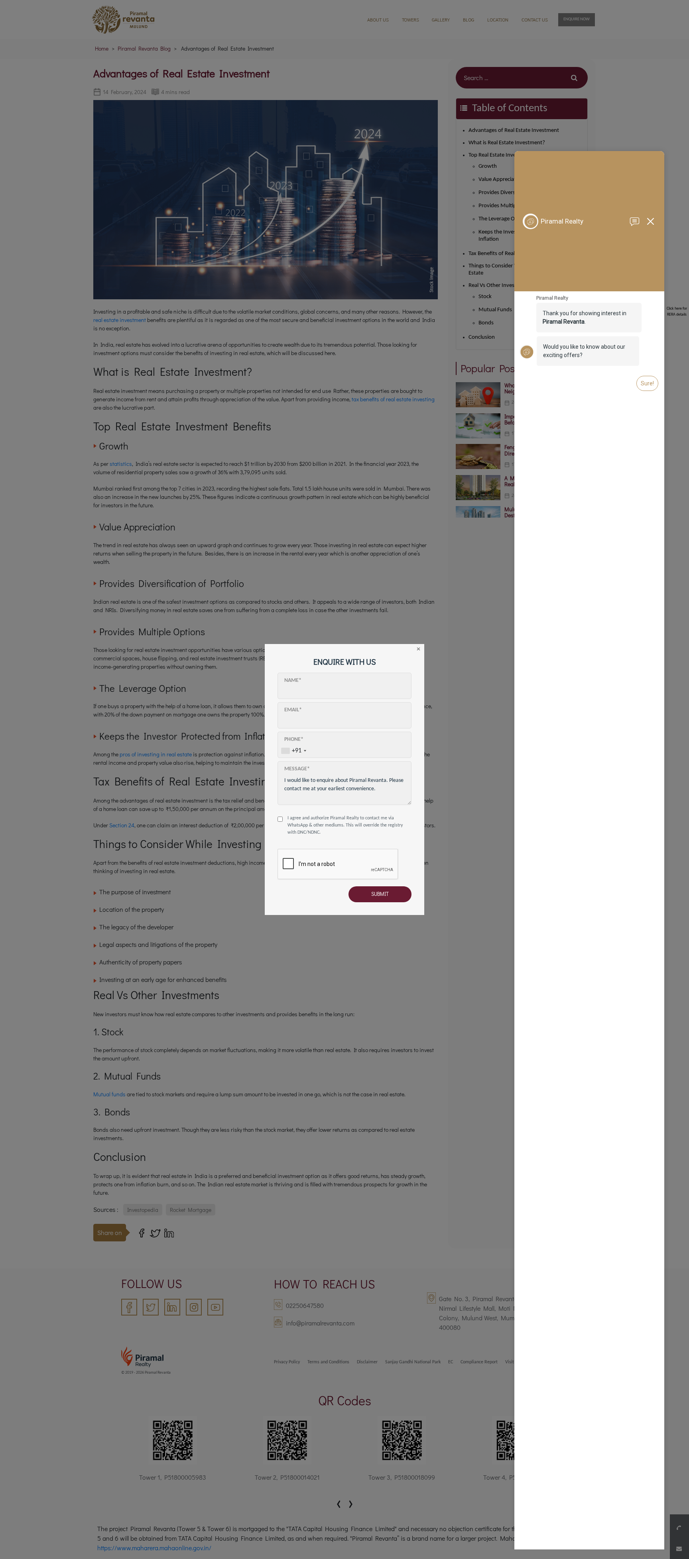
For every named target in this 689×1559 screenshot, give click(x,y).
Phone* (293, 739)
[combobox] (293, 750)
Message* (297, 769)
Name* (292, 680)
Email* (293, 710)
